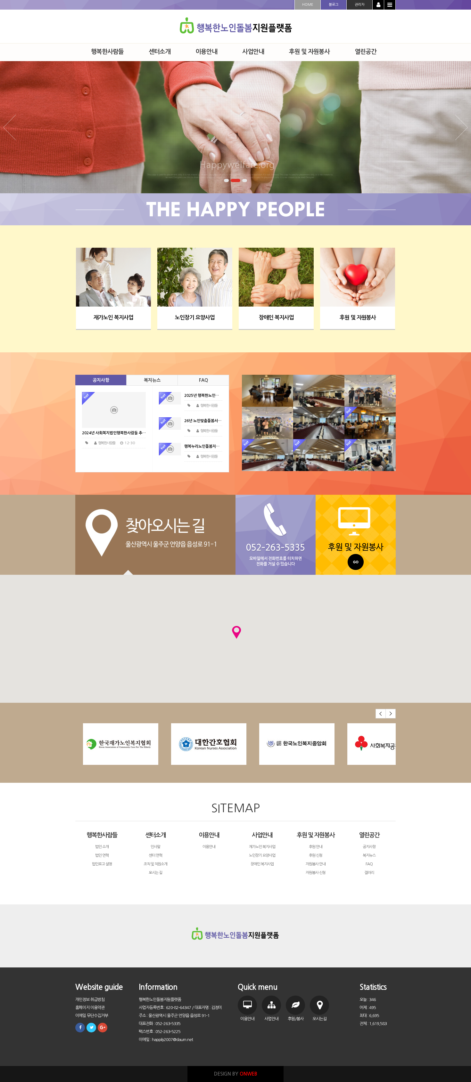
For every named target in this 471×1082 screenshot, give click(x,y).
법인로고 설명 (102, 864)
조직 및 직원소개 (155, 864)
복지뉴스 (152, 380)
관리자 (359, 4)
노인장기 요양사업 (195, 317)
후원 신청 (315, 855)
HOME (307, 4)
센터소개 (155, 835)
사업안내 (262, 835)
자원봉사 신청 (316, 873)
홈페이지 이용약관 (89, 1008)
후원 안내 (315, 847)
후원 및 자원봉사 (358, 317)
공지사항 (101, 380)
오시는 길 (155, 873)
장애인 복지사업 (276, 317)
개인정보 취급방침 (89, 1000)
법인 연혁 (102, 855)
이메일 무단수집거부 (91, 1016)
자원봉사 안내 (316, 864)
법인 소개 (102, 847)
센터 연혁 (155, 855)
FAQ (203, 380)
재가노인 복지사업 (113, 317)
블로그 (333, 4)
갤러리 (369, 873)
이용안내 (209, 835)
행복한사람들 (102, 835)
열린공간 (369, 835)
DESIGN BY (235, 1073)
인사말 (155, 847)
